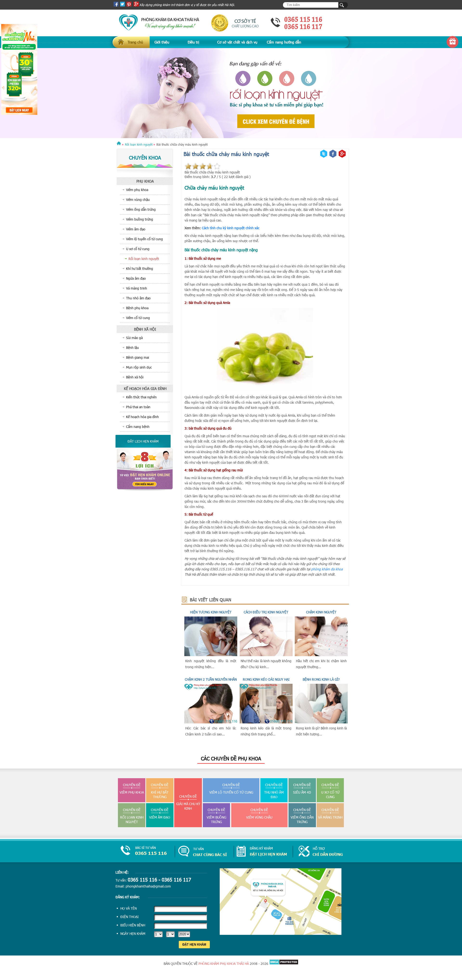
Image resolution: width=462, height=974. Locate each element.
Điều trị (193, 42)
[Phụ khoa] (119, 145)
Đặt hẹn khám (194, 944)
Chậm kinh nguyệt (321, 612)
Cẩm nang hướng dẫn (284, 42)
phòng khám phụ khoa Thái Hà (224, 963)
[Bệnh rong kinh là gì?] (321, 722)
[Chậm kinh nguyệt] (321, 655)
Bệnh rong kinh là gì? (321, 679)
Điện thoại (129, 916)
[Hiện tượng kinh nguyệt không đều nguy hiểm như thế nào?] (210, 655)
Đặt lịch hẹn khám (143, 441)
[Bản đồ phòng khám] (280, 933)
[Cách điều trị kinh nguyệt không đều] (266, 655)
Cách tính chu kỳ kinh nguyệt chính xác (230, 228)
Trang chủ (135, 42)
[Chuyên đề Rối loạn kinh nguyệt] (231, 93)
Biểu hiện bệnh (132, 925)
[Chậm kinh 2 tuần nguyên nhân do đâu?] (210, 722)
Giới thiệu (161, 42)
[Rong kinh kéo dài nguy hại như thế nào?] (266, 722)
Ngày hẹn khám (132, 933)
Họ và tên (128, 908)
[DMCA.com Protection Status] (283, 963)
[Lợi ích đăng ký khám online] (145, 489)
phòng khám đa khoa (327, 569)
